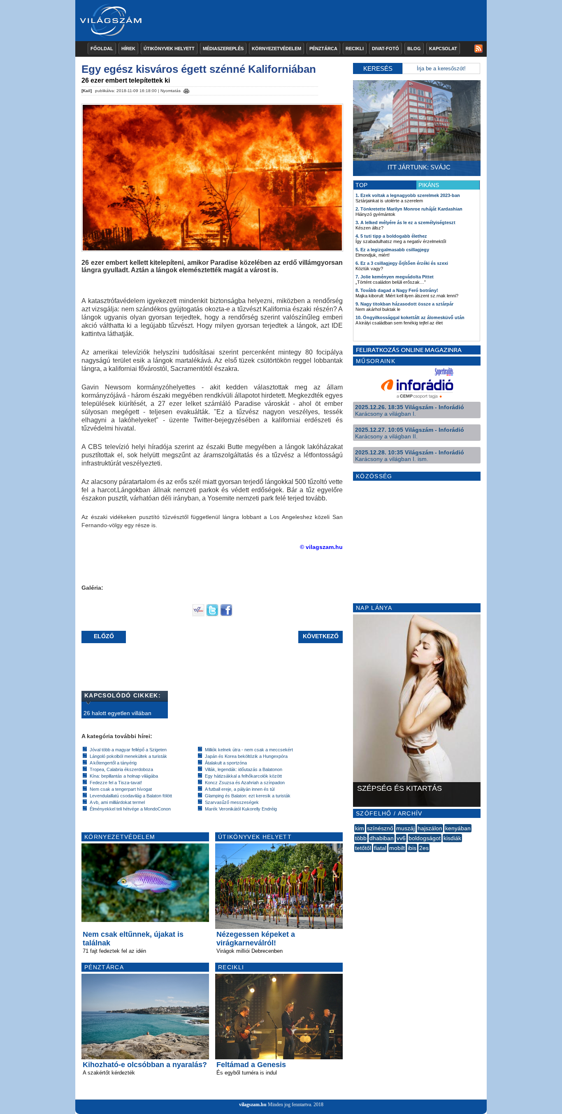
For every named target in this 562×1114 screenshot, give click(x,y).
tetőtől (363, 848)
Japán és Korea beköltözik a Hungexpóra (246, 756)
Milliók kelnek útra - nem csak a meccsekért (249, 749)
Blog (414, 48)
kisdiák (452, 838)
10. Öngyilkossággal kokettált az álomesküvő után (409, 317)
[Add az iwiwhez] (198, 614)
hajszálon (430, 828)
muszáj (405, 828)
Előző (104, 636)
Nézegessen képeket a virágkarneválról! (255, 938)
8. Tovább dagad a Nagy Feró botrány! (396, 290)
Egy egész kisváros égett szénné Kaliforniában (198, 69)
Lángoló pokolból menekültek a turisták (128, 756)
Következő (321, 636)
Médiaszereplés (223, 48)
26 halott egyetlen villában (117, 713)
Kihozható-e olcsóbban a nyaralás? (145, 1065)
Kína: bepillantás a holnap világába (124, 776)
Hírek (128, 48)
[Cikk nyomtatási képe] (186, 89)
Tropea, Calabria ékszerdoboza (121, 769)
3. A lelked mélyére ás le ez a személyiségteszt (405, 222)
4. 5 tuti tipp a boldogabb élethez (391, 236)
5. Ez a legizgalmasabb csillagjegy (392, 249)
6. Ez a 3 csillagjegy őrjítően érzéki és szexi (401, 263)
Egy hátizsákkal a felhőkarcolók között (243, 776)
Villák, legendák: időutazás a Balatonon (243, 769)
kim (359, 828)
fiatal (380, 848)
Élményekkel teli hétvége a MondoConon (130, 808)
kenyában (458, 828)
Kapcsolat (443, 48)
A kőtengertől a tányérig (113, 762)
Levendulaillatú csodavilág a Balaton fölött (131, 795)
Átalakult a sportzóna (226, 762)
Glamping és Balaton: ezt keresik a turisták (247, 795)
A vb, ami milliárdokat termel (117, 802)
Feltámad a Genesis (251, 1065)
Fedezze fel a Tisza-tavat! (116, 782)
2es (424, 848)
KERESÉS (377, 68)
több (361, 838)
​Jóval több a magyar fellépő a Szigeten (128, 749)
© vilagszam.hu (321, 547)
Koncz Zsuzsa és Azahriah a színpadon (245, 782)
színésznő (380, 828)
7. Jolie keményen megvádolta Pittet (394, 276)
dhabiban (381, 838)
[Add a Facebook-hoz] (226, 614)
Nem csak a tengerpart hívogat (121, 789)
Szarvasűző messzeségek (232, 802)
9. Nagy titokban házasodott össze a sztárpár (404, 303)
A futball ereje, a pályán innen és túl (239, 789)
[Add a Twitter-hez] (212, 614)
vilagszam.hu (253, 1104)
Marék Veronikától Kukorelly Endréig (241, 808)
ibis (412, 848)
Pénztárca (323, 48)
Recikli (355, 48)
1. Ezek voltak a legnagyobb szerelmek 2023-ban (407, 195)
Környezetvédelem (276, 48)
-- (355, 857)
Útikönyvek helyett (169, 48)
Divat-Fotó (385, 48)
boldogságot (425, 838)
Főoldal (102, 48)
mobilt (397, 848)
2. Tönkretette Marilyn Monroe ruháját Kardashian (408, 208)
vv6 (401, 838)
